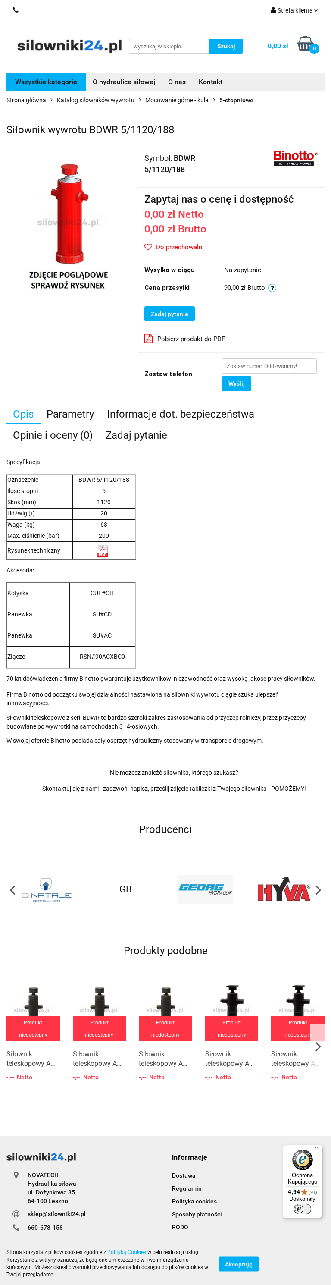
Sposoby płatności (197, 1214)
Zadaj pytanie (169, 314)
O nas (177, 82)
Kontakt (210, 82)
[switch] (302, 1209)
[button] (189, 1158)
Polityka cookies (194, 1201)
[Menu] (317, 1150)
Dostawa (184, 1175)
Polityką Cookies (126, 1252)
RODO (180, 1227)
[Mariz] (285, 889)
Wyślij (236, 383)
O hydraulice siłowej (124, 82)
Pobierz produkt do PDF (191, 339)
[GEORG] (126, 889)
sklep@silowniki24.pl (57, 1213)
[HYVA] (205, 889)
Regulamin (187, 1188)
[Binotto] (296, 157)
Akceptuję (239, 1263)
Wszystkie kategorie (46, 82)
